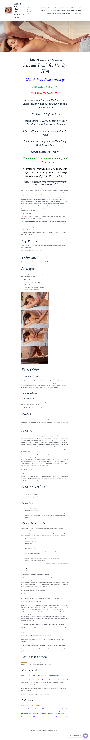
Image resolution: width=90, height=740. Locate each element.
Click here (24, 662)
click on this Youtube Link (32, 262)
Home (36, 8)
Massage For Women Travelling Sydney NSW (61, 10)
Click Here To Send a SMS (45, 93)
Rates (79, 8)
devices (60, 594)
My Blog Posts (77, 13)
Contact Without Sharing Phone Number (59, 13)
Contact (78, 10)
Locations (42, 10)
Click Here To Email (43, 87)
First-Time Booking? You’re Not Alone (64, 8)
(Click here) (47, 162)
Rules (49, 8)
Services (42, 8)
